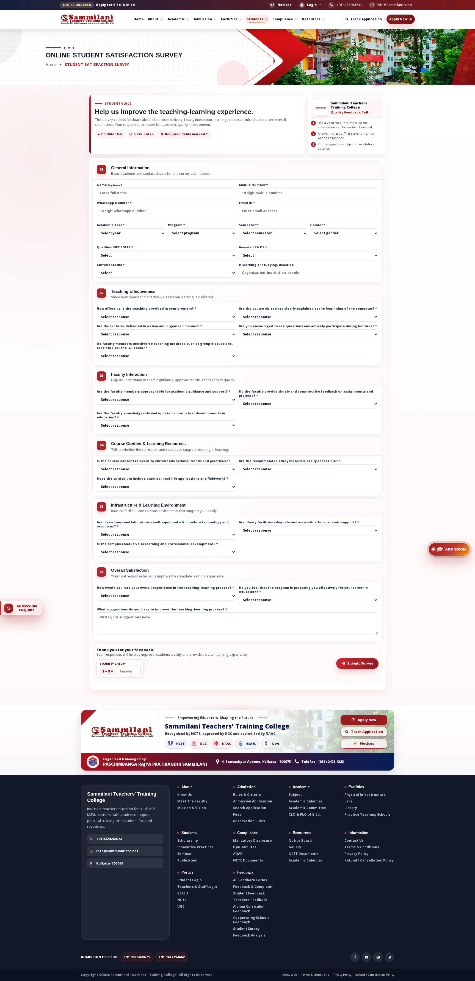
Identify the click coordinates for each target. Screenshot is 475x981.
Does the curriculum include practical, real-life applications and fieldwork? (162, 478)
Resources (311, 19)
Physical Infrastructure (365, 794)
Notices (367, 743)
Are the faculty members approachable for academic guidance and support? (163, 391)
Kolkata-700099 (109, 863)
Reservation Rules (249, 821)
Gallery (295, 847)
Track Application (367, 731)
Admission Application (252, 801)
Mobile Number (253, 185)
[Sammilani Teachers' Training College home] (88, 19)
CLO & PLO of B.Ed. (305, 814)
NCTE (181, 900)
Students (255, 19)
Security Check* (113, 663)
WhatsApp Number (114, 202)
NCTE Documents (248, 860)
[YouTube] (366, 957)
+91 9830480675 (137, 957)
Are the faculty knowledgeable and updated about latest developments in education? (161, 415)
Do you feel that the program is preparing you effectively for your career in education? (303, 590)
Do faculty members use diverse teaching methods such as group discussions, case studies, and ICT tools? (165, 346)
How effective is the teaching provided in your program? (146, 308)
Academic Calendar (305, 801)
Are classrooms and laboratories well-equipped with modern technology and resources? (163, 524)
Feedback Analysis (249, 935)
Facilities (229, 19)
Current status (111, 264)
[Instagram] (378, 957)
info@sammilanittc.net (117, 851)
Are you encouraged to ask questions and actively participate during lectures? (308, 326)
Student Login (189, 880)
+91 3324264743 (109, 839)
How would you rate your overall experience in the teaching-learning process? (165, 588)
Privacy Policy (356, 854)
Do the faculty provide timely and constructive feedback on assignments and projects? (306, 394)
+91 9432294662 (172, 957)
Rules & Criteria (247, 794)
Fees (237, 814)
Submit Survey (360, 663)
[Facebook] (355, 957)
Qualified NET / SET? (115, 247)
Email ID (247, 202)
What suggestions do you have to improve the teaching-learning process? (162, 609)
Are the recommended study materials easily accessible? (289, 461)
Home (139, 19)
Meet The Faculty (192, 801)
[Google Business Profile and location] (389, 957)
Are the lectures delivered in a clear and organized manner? (149, 326)
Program (176, 225)
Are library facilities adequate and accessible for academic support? (299, 522)
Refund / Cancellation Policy (369, 860)
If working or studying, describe (266, 264)
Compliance (282, 19)
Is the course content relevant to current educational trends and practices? (163, 461)
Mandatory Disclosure (252, 840)
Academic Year (111, 225)
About (153, 19)
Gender (317, 225)
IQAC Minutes (244, 847)
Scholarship (187, 840)
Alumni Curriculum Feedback (249, 908)
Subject (295, 794)
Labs (348, 801)
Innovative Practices (195, 847)
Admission (203, 19)
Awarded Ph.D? (253, 247)
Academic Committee (307, 808)
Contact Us (354, 840)
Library (350, 808)
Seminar (184, 854)
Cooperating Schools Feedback (251, 919)
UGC (180, 906)
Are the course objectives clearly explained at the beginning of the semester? (308, 308)
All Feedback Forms (250, 880)
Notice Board (300, 840)
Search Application (249, 808)
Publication (187, 860)
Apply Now (367, 720)
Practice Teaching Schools (367, 814)
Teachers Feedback (250, 900)
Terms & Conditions (361, 847)
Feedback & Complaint (253, 886)
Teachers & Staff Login (197, 886)
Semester (248, 225)
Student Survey (246, 929)
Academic (176, 19)
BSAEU (182, 893)
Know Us (184, 794)
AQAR (237, 854)
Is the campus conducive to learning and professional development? (157, 544)
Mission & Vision (191, 808)
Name (109, 185)
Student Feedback (249, 893)
